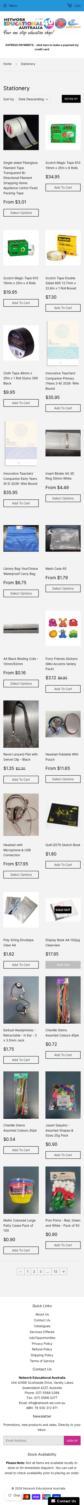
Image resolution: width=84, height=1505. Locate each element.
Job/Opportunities (42, 1338)
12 (55, 1271)
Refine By (71, 99)
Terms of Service (42, 1361)
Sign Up (72, 1440)
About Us (42, 1314)
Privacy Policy (42, 1343)
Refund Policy (42, 1349)
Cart (77, 5)
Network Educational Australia (44, 1488)
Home (7, 64)
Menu (13, 5)
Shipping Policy (42, 1355)
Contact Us (42, 1320)
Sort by (8, 99)
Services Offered (42, 1332)
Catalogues (42, 1326)
